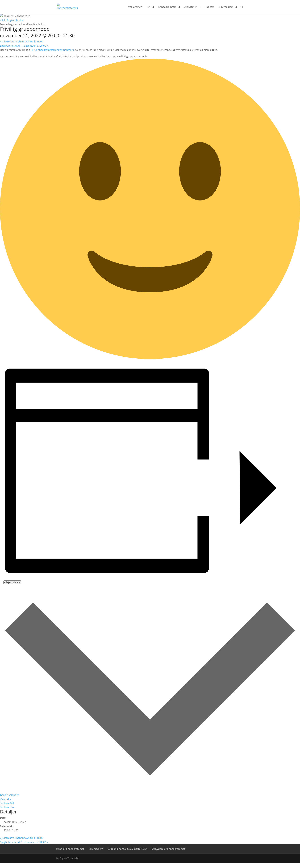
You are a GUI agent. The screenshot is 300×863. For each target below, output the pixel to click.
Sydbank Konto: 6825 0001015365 (127, 848)
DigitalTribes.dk (69, 858)
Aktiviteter (190, 7)
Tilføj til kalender (12, 582)
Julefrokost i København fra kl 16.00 (21, 41)
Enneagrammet (167, 7)
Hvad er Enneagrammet (70, 848)
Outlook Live (7, 807)
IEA (148, 7)
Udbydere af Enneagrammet (168, 848)
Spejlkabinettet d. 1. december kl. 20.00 (24, 45)
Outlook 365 (7, 803)
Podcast (209, 7)
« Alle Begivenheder (11, 20)
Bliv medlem (226, 7)
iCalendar (5, 799)
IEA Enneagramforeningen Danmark (53, 49)
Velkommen (135, 7)
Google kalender (9, 795)
